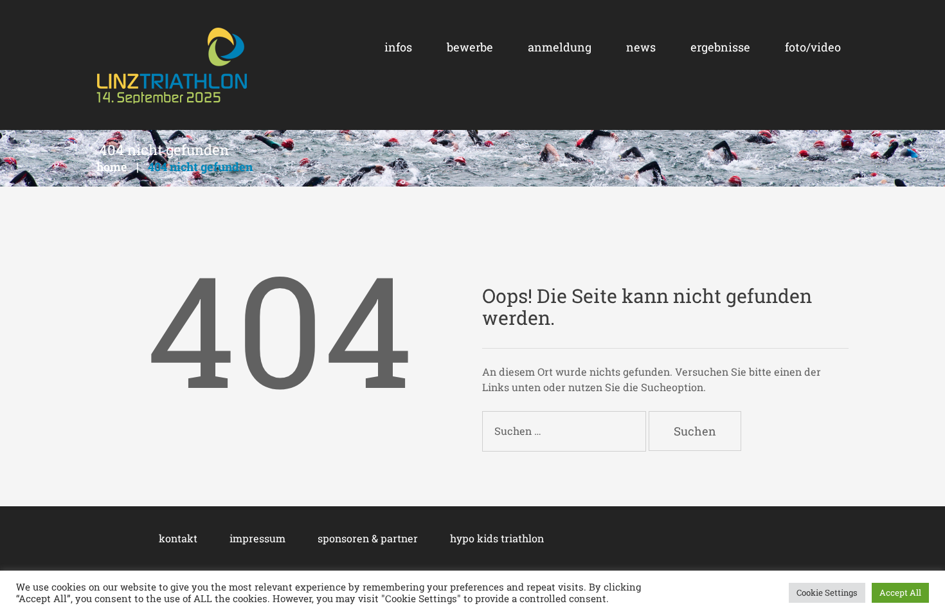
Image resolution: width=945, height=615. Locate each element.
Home (111, 166)
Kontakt (178, 538)
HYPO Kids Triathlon (497, 538)
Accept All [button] (900, 592)
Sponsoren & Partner (368, 538)
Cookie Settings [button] (827, 592)
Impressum (257, 538)
